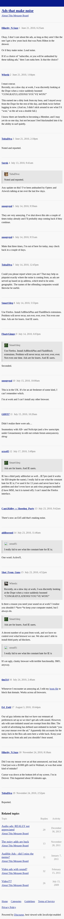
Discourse (19, 914)
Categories (16, 901)
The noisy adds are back (15, 841)
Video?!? (7, 881)
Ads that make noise (18, 10)
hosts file (54, 688)
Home (5, 901)
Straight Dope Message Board (16, 3)
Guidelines (29, 901)
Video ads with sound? (14, 869)
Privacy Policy (9, 907)
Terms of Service (46, 901)
